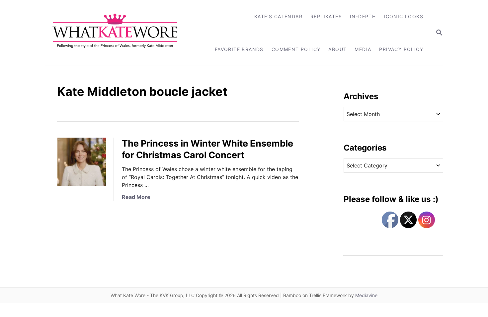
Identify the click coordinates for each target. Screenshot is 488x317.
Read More (136, 197)
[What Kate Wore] (119, 33)
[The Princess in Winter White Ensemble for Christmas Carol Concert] (81, 162)
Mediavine (366, 295)
